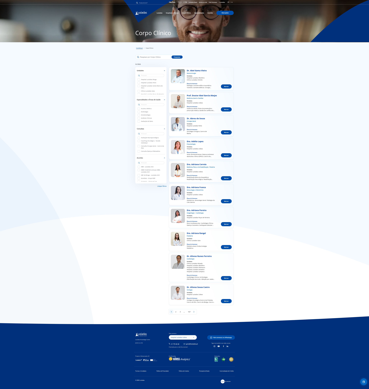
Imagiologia (190, 213)
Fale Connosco (213, 2)
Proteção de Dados (204, 371)
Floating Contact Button (363, 381)
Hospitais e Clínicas (172, 13)
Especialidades (199, 13)
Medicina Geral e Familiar (195, 98)
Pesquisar (177, 57)
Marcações (225, 13)
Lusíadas (159, 13)
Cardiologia (200, 213)
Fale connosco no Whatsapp (222, 337)
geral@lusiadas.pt (192, 344)
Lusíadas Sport (193, 2)
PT (228, 2)
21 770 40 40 (175, 344)
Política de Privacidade (163, 371)
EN (232, 2)
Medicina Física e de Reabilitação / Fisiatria (201, 167)
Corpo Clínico (186, 13)
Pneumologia (191, 144)
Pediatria (190, 236)
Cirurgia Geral (191, 121)
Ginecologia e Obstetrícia (195, 190)
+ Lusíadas (222, 2)
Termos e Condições (140, 371)
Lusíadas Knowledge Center (142, 339)
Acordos (210, 13)
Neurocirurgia (191, 73)
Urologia (189, 290)
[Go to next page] (194, 312)
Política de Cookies (184, 371)
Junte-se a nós (203, 2)
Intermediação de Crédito (227, 371)
